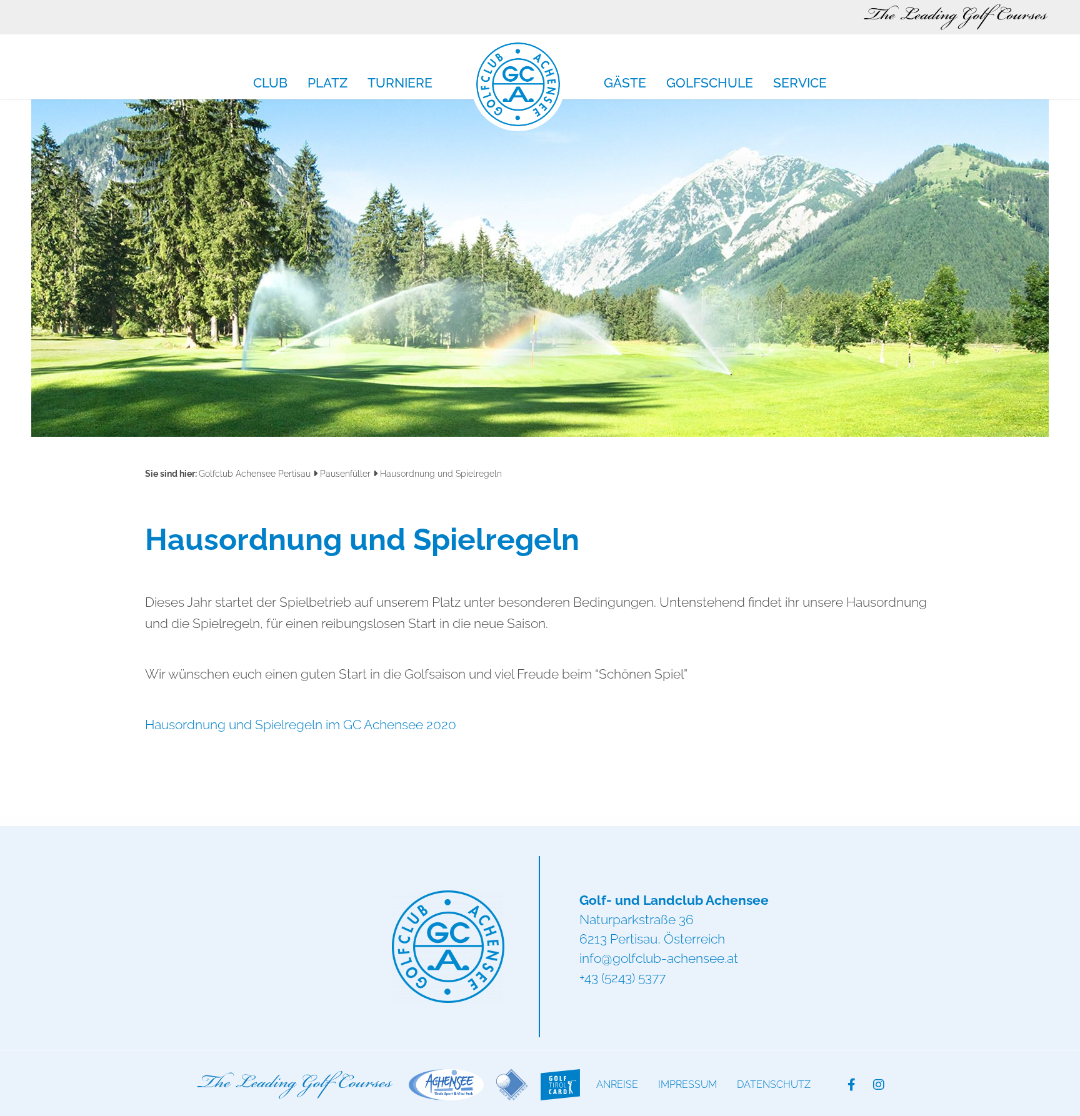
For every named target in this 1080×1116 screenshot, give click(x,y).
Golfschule (709, 84)
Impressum (687, 1084)
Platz (328, 84)
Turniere (400, 84)
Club (270, 84)
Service (800, 84)
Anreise (617, 1084)
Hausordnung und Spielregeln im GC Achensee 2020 (300, 724)
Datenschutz (774, 1084)
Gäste (625, 84)
